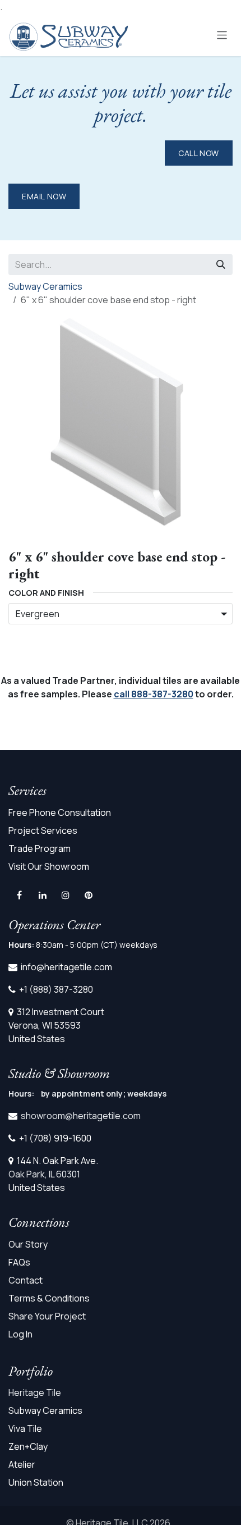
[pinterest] (89, 895)
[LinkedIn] (43, 895)
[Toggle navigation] (222, 34)
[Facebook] (19, 895)
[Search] (221, 264)
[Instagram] (66, 895)
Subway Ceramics (45, 286)
